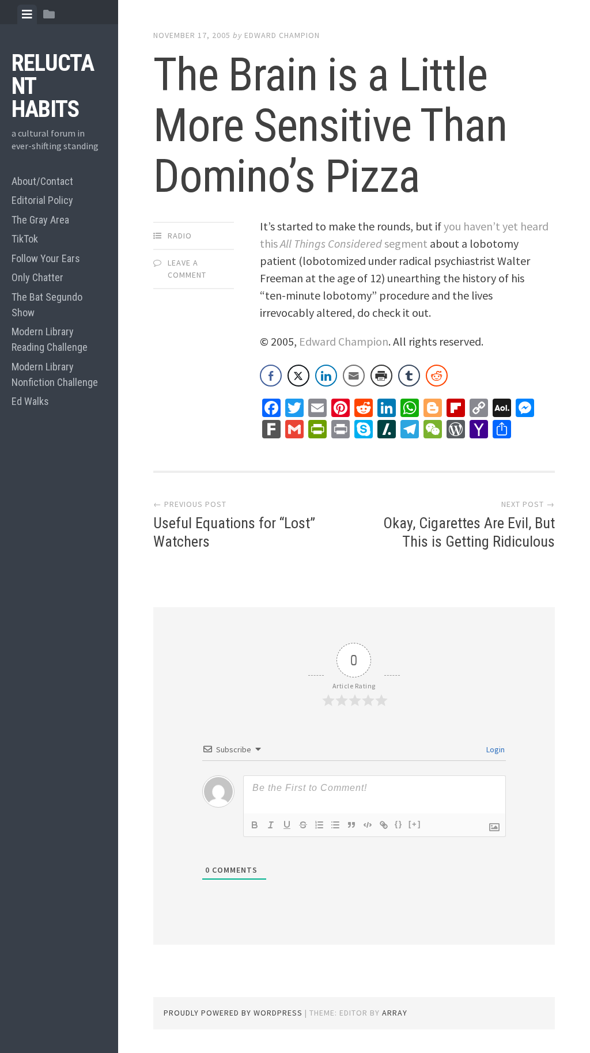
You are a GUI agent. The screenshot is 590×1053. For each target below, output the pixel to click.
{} (399, 824)
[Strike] (303, 825)
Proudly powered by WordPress (233, 1012)
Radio (180, 235)
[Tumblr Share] (409, 376)
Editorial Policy (42, 200)
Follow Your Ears (46, 258)
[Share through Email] (354, 376)
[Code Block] (368, 825)
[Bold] (255, 825)
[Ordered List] (319, 825)
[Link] (384, 825)
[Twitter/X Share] (298, 376)
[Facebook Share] (271, 376)
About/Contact (42, 181)
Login (495, 749)
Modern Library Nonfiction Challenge (55, 374)
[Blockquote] (351, 825)
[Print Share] (381, 376)
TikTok (25, 239)
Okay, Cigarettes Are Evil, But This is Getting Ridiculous (469, 532)
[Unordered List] (335, 825)
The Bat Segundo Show (47, 305)
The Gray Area (40, 220)
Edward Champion (282, 35)
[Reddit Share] (437, 376)
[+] (415, 824)
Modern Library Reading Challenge (50, 339)
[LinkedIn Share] (326, 376)
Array (394, 1012)
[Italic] (271, 825)
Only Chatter (37, 277)
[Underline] (287, 825)
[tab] (27, 14)
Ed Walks (30, 401)
